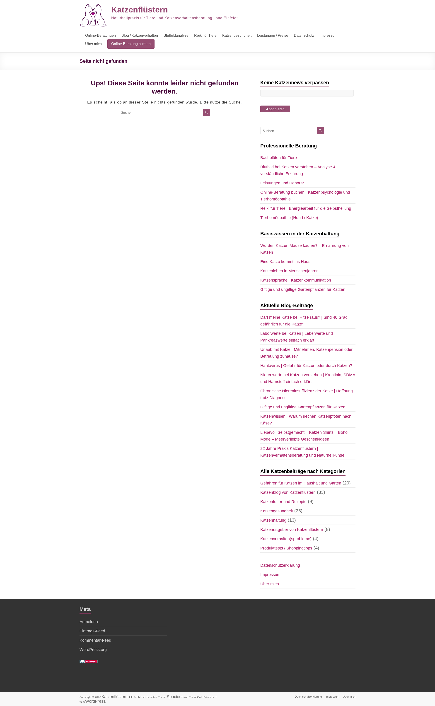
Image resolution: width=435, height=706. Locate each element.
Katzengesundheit (236, 35)
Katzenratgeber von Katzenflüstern (291, 529)
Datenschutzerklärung (280, 565)
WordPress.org (93, 649)
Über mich (93, 44)
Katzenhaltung (273, 520)
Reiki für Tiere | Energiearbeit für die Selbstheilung (305, 208)
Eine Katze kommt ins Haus (285, 261)
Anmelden (89, 621)
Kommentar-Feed (95, 640)
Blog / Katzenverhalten (139, 35)
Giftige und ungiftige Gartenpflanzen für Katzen (302, 289)
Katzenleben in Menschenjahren (289, 271)
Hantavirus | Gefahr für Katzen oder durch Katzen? (306, 365)
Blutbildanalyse (176, 35)
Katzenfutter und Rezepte (283, 501)
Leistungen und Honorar (282, 183)
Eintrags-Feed (92, 631)
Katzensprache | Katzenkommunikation (295, 280)
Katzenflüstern (139, 9)
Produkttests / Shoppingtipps (286, 548)
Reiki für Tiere (205, 35)
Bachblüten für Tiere (278, 157)
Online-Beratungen (100, 35)
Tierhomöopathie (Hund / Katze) (289, 217)
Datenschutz (304, 35)
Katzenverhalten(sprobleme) (286, 539)
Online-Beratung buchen (131, 44)
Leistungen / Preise (272, 35)
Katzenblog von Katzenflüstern (288, 492)
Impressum (328, 35)
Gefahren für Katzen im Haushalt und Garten (300, 483)
